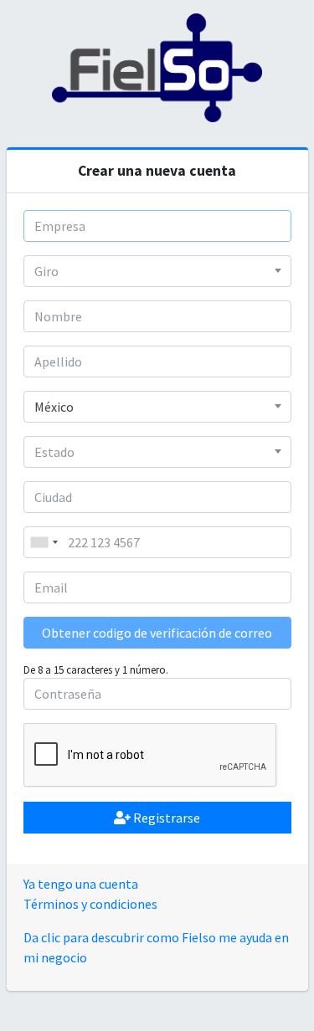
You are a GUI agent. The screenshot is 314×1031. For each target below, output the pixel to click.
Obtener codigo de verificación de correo (157, 632)
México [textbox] (54, 406)
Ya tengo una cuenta (80, 883)
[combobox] (157, 271)
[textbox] (157, 271)
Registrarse (165, 817)
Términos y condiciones (90, 903)
